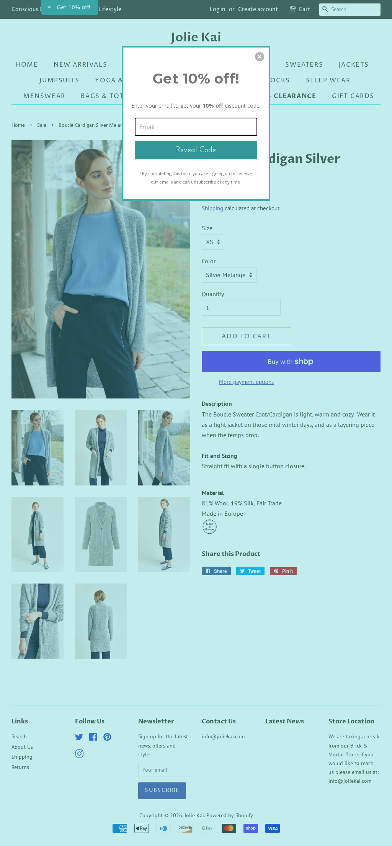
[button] (259, 56)
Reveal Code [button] (196, 150)
